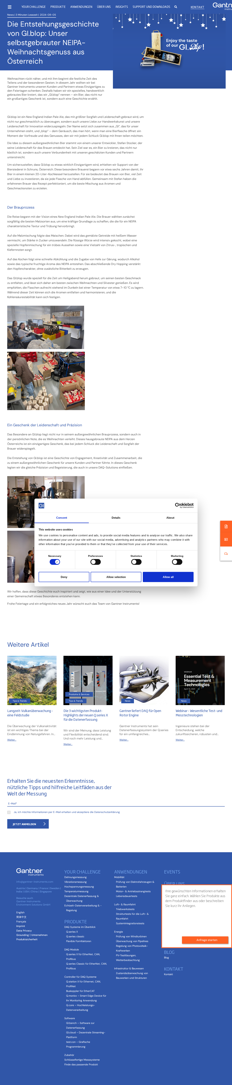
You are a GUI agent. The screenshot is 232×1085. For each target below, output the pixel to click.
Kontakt (197, 7)
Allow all (168, 576)
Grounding (22, 935)
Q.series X (72, 931)
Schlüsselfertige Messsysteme (82, 1059)
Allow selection (116, 576)
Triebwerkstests (125, 909)
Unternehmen (39, 935)
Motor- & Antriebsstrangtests (133, 891)
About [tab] (170, 517)
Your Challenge (33, 7)
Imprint (20, 926)
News (10, 14)
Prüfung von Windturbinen (131, 936)
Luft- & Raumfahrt (125, 904)
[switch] (94, 562)
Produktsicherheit (27, 939)
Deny (64, 576)
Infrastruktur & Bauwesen (129, 968)
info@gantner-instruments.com (34, 881)
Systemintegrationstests (130, 923)
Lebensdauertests (126, 896)
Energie (118, 931)
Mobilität (119, 877)
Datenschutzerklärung (107, 812)
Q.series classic (75, 936)
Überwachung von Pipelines (132, 941)
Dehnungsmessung (75, 877)
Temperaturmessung (76, 891)
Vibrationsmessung (75, 881)
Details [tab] (116, 517)
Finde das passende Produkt (81, 1064)
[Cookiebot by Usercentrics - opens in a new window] (178, 505)
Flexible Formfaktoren (78, 941)
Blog (166, 957)
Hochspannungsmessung (79, 886)
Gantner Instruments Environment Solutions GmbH (33, 903)
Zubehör (69, 1055)
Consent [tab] (61, 517)
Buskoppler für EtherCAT (80, 991)
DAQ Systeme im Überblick (80, 927)
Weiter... (11, 739)
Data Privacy (24, 930)
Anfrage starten (206, 940)
